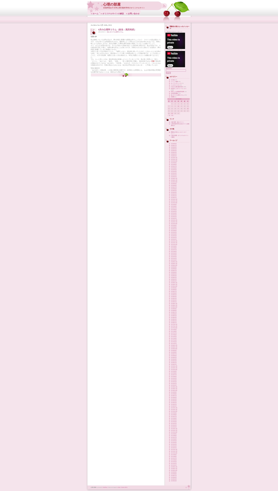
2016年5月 (174, 357)
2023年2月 (174, 216)
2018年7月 (174, 312)
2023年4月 (174, 213)
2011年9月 (174, 454)
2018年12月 (174, 303)
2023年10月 (174, 202)
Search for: (169, 68)
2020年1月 (174, 281)
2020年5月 (174, 274)
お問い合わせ (134, 13)
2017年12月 (174, 324)
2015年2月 (174, 383)
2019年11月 (174, 284)
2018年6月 (174, 314)
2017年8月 (174, 331)
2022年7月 (174, 228)
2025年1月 (174, 176)
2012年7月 (174, 437)
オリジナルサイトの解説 (113, 13)
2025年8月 (174, 164)
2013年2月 (174, 425)
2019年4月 (174, 296)
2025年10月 (174, 161)
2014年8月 (174, 394)
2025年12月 (174, 157)
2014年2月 (174, 404)
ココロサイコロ (175, 85)
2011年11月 (174, 451)
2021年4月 (174, 255)
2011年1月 (174, 465)
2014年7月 (174, 395)
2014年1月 (174, 406)
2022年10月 (174, 223)
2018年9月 (174, 308)
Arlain (119, 487)
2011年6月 (174, 460)
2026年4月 (174, 150)
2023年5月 (174, 211)
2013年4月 (174, 421)
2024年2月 (174, 195)
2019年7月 (174, 291)
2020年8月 (174, 268)
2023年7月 (174, 208)
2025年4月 (174, 171)
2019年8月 (174, 289)
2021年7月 (174, 249)
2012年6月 (174, 439)
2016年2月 (174, 362)
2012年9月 (174, 434)
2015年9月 (174, 371)
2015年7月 (174, 374)
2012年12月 (174, 428)
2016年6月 (174, 355)
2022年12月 (174, 220)
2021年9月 (174, 246)
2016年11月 (174, 347)
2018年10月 (174, 307)
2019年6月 (174, 293)
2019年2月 (174, 300)
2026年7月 (174, 145)
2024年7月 (174, 187)
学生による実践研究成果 (177, 91)
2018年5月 (174, 315)
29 (172, 113)
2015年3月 (174, 381)
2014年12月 (174, 387)
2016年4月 (174, 359)
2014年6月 (174, 397)
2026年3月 (174, 152)
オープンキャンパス (176, 83)
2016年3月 (174, 361)
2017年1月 (174, 343)
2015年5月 (174, 378)
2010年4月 (174, 480)
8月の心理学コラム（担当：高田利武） (117, 29)
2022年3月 (174, 235)
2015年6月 (174, 376)
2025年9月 (174, 162)
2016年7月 (174, 354)
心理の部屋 (112, 4)
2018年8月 (174, 310)
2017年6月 (174, 334)
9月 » (172, 115)
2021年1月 (174, 260)
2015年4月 (174, 380)
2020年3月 (174, 277)
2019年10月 (174, 286)
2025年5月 (174, 169)
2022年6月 (174, 230)
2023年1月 (174, 218)
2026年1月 (174, 155)
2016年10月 (174, 348)
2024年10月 (174, 182)
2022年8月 (174, 227)
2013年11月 (174, 409)
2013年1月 (174, 427)
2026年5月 (174, 149)
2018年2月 (174, 321)
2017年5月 (174, 336)
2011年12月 (174, 449)
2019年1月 (174, 301)
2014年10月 (174, 390)
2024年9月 (174, 183)
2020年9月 (174, 267)
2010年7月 (174, 475)
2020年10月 (174, 265)
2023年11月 (174, 201)
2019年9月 (174, 288)
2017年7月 (174, 333)
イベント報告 (174, 81)
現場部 (173, 96)
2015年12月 (174, 366)
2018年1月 (174, 322)
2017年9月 (174, 329)
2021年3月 (174, 256)
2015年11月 (174, 367)
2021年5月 (174, 253)
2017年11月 (174, 326)
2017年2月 (174, 341)
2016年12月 (174, 345)
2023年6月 (174, 209)
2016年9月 (174, 350)
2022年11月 (174, 222)
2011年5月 (174, 461)
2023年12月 (174, 199)
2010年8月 (174, 473)
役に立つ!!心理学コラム (115, 32)
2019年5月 (174, 295)
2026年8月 (174, 143)
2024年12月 (174, 178)
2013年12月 (174, 407)
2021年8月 (174, 248)
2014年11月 (174, 388)
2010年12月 (174, 467)
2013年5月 (174, 420)
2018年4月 (174, 317)
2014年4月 (174, 401)
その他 (173, 79)
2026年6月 (174, 147)
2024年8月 (174, 185)
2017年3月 (174, 340)
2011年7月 (174, 458)
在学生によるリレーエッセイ (178, 88)
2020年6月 (174, 272)
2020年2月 (174, 279)
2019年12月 (174, 282)
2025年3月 (174, 173)
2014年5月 (174, 399)
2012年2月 (174, 446)
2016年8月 (174, 352)
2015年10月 (174, 369)
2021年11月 (174, 242)
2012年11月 (174, 430)
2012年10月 (174, 432)
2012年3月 (174, 444)
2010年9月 (174, 472)
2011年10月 (174, 453)
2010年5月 (174, 479)
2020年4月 (174, 275)
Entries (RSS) (124, 487)
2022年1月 (174, 239)
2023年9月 (174, 204)
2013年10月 (174, 411)
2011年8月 (174, 456)
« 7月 (168, 115)
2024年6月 (174, 189)
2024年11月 (174, 180)
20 (187, 108)
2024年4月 (174, 192)
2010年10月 (174, 470)
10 (178, 106)
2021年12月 (174, 241)
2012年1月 (174, 447)
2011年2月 (174, 463)
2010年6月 (174, 477)
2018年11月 (174, 305)
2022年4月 (174, 234)
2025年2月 (174, 175)
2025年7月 (174, 166)
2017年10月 (174, 328)
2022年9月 (174, 225)
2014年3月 (174, 402)
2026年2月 (174, 154)
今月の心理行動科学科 (177, 86)
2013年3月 (174, 423)
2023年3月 (174, 215)
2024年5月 (174, 190)
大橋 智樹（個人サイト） (177, 122)
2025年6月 (174, 168)
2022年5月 (174, 232)
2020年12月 (174, 261)
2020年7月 (174, 270)
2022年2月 (174, 237)
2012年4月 (174, 442)
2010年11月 (174, 468)
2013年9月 (174, 413)
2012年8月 (174, 435)
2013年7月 (174, 416)
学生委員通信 (174, 93)
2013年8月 (174, 414)
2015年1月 (174, 385)
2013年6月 (174, 418)
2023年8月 (174, 206)
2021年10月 (174, 244)
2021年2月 (174, 258)
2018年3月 (174, 319)
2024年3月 (174, 194)
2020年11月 (174, 263)
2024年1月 (174, 197)
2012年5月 (174, 440)
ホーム (95, 13)
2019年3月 (174, 298)
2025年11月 (174, 159)
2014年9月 (174, 392)
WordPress (105, 487)
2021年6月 (174, 251)
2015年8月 (174, 373)
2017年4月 (174, 338)
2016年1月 (174, 364)
